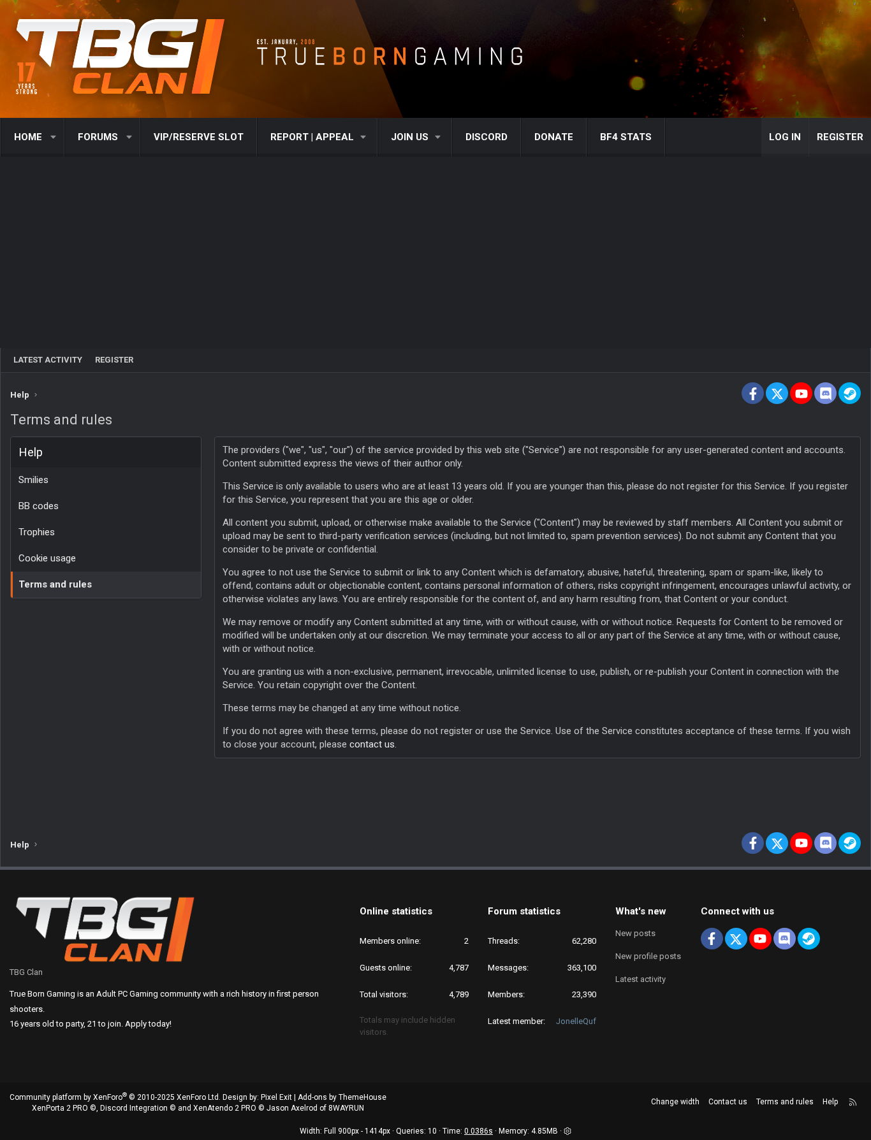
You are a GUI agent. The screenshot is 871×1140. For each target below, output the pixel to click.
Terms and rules (55, 584)
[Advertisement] (435, 252)
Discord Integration (134, 1108)
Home (28, 137)
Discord (486, 137)
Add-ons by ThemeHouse (342, 1097)
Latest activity (47, 359)
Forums (98, 137)
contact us (372, 744)
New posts (635, 933)
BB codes (38, 506)
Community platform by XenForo (115, 1097)
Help (830, 1101)
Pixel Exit (276, 1097)
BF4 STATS (626, 137)
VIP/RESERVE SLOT (199, 137)
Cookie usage (47, 558)
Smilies (33, 480)
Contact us (727, 1101)
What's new (640, 911)
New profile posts (648, 956)
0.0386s (478, 1131)
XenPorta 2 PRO (60, 1108)
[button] (54, 137)
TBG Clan (26, 972)
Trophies (36, 532)
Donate (553, 137)
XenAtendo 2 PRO (224, 1108)
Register (114, 359)
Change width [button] (675, 1101)
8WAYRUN (346, 1108)
